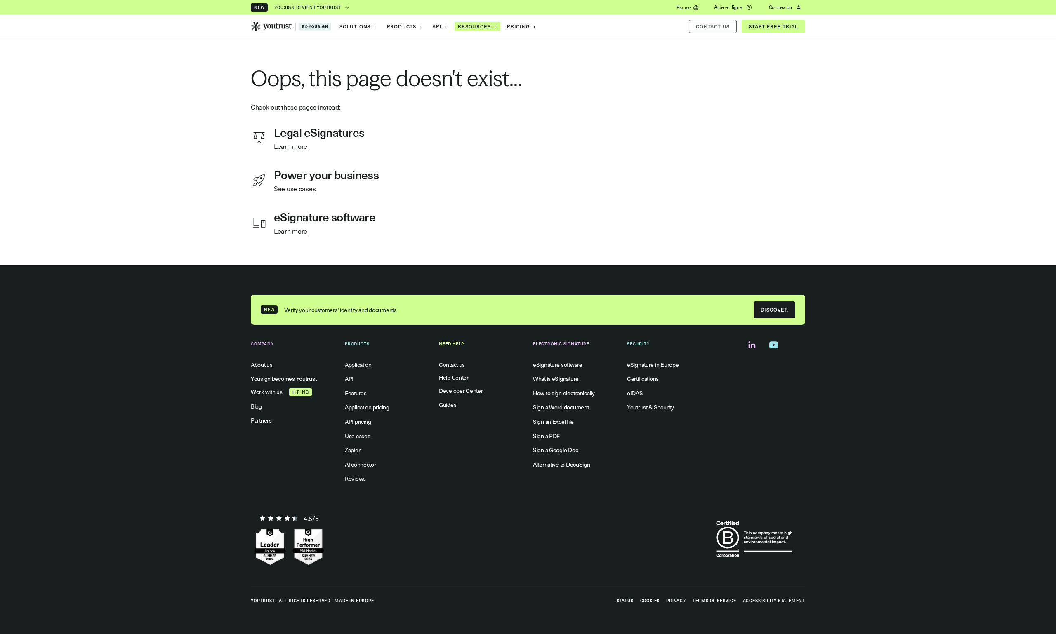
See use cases (295, 188)
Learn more (290, 146)
